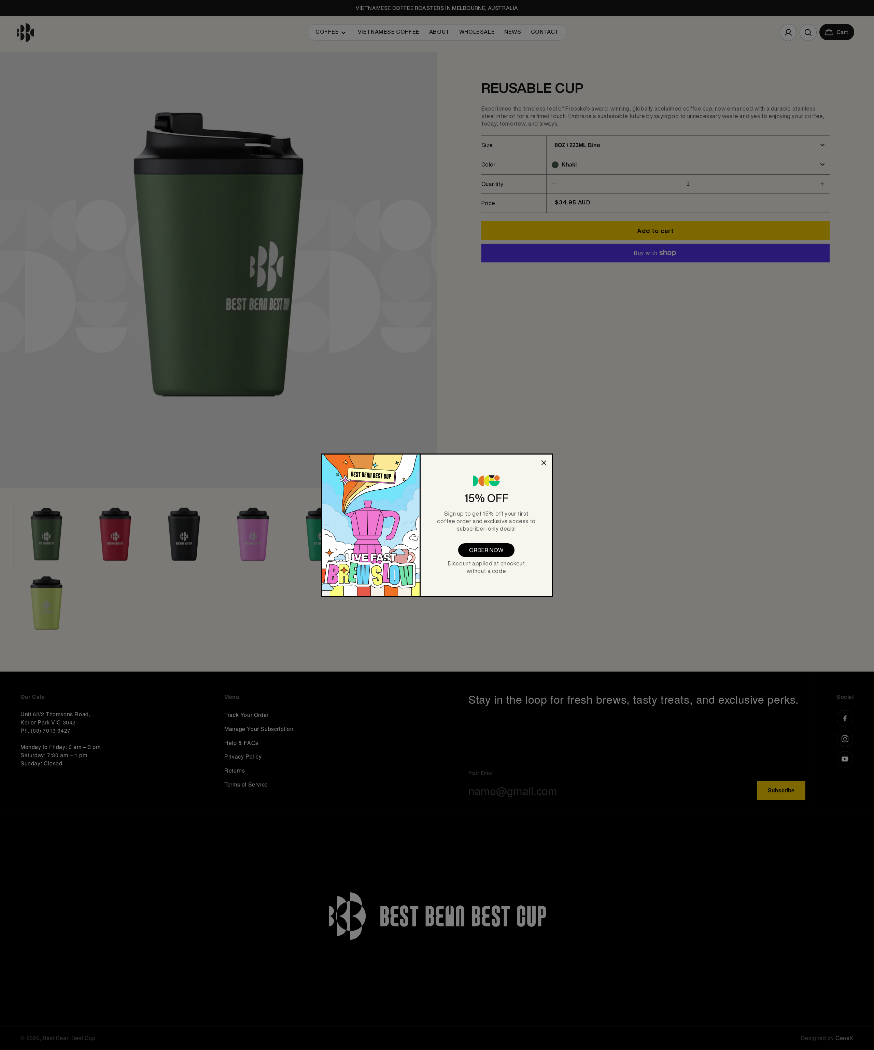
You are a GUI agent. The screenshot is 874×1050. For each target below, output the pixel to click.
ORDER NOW (486, 550)
